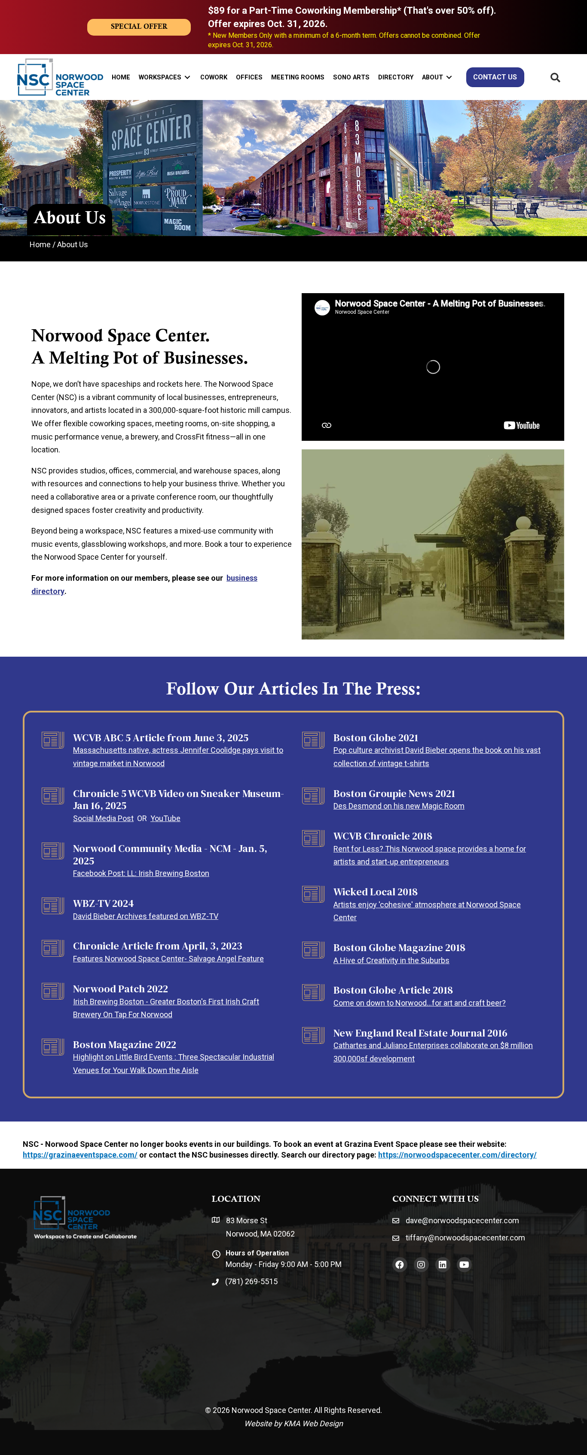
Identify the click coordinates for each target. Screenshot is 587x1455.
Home (40, 244)
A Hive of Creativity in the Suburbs (391, 960)
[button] (399, 1264)
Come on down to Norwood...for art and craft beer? (419, 1002)
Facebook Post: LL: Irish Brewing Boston (141, 873)
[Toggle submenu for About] (449, 77)
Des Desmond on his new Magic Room (399, 805)
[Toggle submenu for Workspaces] (187, 77)
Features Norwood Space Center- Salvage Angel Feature (168, 958)
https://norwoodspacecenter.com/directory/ (457, 1154)
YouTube (165, 818)
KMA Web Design (313, 1423)
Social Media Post (103, 818)
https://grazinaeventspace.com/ (80, 1154)
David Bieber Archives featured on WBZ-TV (145, 916)
